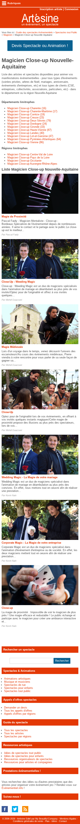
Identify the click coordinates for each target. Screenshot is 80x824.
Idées (54, 821)
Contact (63, 821)
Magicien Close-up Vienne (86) (25, 142)
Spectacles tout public (17, 691)
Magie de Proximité (14, 216)
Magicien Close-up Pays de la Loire (28, 157)
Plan (47, 821)
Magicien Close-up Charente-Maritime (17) (32, 111)
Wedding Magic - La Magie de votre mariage (29, 477)
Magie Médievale (12, 346)
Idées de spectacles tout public (22, 752)
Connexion (71, 9)
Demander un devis (15, 707)
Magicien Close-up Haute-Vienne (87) (29, 129)
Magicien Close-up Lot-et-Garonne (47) (30, 136)
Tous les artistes (14, 733)
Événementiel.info (12, 788)
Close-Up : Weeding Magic (18, 281)
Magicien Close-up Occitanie (24, 160)
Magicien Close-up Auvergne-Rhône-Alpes (32, 163)
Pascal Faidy (12, 234)
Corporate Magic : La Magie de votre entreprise (31, 542)
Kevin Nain (11, 495)
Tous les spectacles (16, 730)
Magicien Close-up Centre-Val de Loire (30, 154)
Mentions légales (68, 818)
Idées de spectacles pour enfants (24, 756)
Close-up (7, 607)
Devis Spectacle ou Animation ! (40, 45)
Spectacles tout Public (66, 32)
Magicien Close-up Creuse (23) (25, 117)
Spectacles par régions (17, 736)
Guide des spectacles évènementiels (34, 32)
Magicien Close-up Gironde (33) (26, 126)
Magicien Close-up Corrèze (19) (26, 114)
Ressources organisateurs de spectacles (28, 759)
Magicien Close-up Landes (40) (25, 133)
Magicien (7, 35)
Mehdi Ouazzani (14, 300)
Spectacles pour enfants (18, 687)
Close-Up (7, 412)
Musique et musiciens (17, 681)
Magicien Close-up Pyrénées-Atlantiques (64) (34, 139)
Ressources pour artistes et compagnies (28, 762)
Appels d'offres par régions (20, 713)
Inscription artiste (51, 9)
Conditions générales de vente (28, 821)
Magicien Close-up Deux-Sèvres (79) (29, 120)
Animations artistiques (17, 678)
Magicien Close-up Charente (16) (26, 108)
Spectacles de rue (15, 684)
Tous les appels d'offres (18, 710)
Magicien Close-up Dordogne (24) (27, 123)
